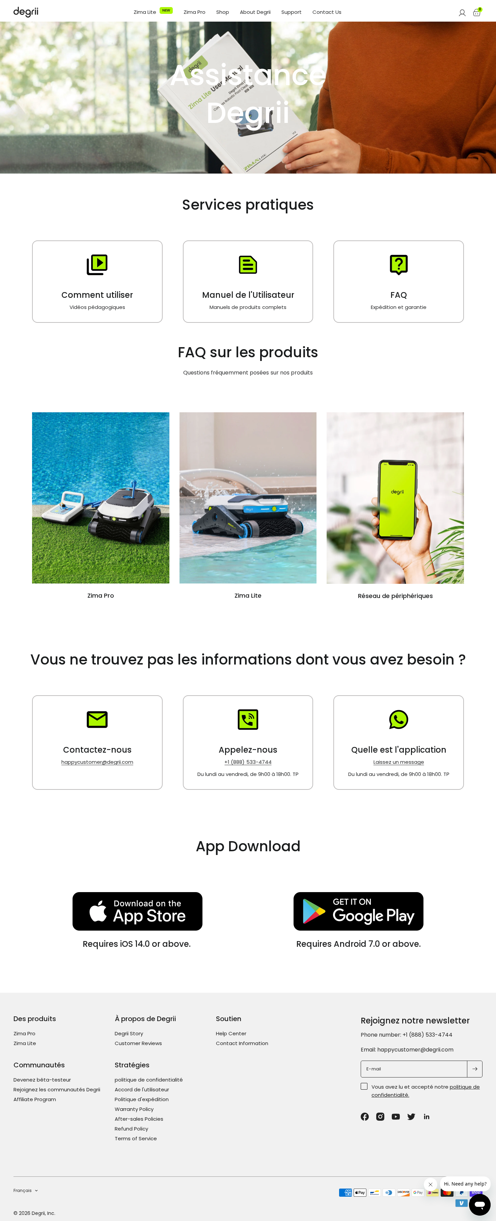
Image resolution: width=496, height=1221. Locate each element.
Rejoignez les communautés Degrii (56, 1089)
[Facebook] (365, 1117)
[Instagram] (380, 1117)
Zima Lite (145, 12)
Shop (222, 12)
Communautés (39, 1065)
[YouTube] (396, 1117)
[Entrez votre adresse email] (475, 1069)
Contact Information (242, 1043)
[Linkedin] (427, 1117)
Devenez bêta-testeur (42, 1079)
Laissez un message (399, 761)
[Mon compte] (462, 12)
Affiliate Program (34, 1099)
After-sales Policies (139, 1118)
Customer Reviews (138, 1043)
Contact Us (326, 12)
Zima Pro (194, 12)
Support (291, 12)
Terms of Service (136, 1138)
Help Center (231, 1033)
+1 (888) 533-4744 (247, 761)
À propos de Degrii (145, 1019)
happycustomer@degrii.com (97, 761)
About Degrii (255, 12)
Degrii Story (129, 1033)
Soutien (228, 1019)
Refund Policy (131, 1128)
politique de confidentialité (149, 1079)
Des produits (34, 1019)
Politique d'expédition (142, 1099)
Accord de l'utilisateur (142, 1089)
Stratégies (132, 1065)
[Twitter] (411, 1117)
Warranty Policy (134, 1109)
